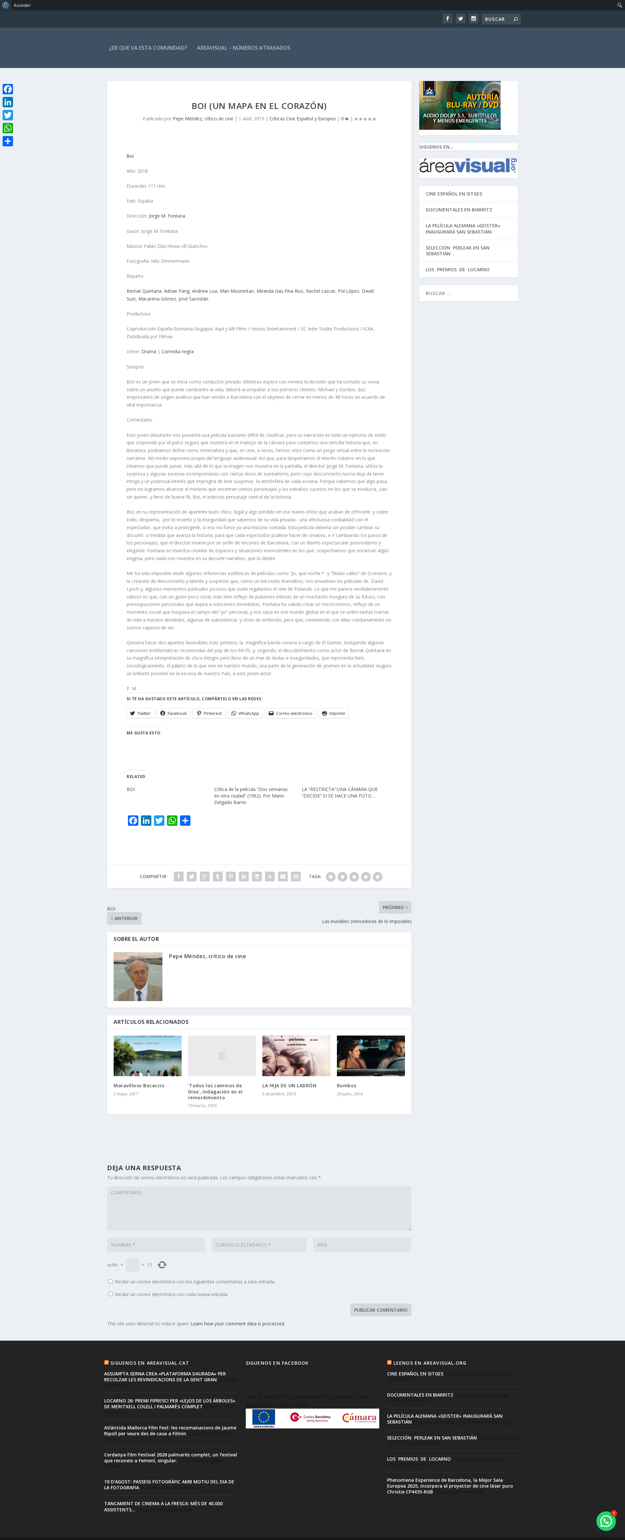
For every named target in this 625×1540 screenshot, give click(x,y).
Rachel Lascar (320, 291)
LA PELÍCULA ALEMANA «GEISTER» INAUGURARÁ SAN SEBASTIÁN (463, 228)
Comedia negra (177, 351)
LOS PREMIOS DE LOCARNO (458, 269)
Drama (149, 351)
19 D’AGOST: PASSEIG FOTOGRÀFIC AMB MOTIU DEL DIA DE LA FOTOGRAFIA (169, 1485)
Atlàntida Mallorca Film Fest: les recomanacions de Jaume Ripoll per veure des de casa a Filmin (170, 1431)
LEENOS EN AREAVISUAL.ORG (430, 1363)
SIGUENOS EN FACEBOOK (277, 1363)
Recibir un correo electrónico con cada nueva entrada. (172, 1294)
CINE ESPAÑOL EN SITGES (454, 194)
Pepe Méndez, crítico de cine (203, 118)
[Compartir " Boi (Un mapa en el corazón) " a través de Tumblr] (217, 876)
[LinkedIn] (7, 102)
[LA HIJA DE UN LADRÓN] (296, 1056)
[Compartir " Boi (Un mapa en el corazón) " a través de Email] (282, 876)
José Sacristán (193, 299)
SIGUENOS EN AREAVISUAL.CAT (149, 1363)
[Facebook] (7, 89)
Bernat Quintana (144, 291)
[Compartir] (7, 141)
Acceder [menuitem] (22, 5)
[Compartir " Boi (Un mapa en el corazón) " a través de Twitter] (191, 876)
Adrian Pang (176, 291)
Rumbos (346, 1085)
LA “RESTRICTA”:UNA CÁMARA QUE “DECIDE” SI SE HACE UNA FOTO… (340, 792)
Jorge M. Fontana (167, 216)
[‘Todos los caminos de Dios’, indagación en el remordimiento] (222, 1056)
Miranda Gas (270, 291)
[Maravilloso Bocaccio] (148, 1056)
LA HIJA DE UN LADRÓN (289, 1085)
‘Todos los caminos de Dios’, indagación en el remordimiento (215, 1091)
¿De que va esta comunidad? (148, 47)
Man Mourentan (237, 291)
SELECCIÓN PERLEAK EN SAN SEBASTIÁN (458, 251)
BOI (131, 789)
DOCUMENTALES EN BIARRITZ (459, 210)
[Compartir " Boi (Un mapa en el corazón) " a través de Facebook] (178, 876)
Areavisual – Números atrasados (243, 47)
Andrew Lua (204, 291)
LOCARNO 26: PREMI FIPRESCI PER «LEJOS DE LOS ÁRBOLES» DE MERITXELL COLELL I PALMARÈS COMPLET (169, 1404)
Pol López (348, 291)
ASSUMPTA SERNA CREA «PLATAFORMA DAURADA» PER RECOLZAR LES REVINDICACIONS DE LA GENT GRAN (165, 1377)
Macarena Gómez (157, 299)
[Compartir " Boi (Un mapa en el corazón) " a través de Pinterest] (230, 876)
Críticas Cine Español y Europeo (303, 118)
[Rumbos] (371, 1056)
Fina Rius (294, 291)
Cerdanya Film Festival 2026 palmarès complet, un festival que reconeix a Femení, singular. (170, 1458)
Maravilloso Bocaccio (139, 1085)
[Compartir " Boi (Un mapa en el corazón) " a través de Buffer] (256, 876)
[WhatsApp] (7, 128)
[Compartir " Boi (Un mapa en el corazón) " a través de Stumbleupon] (269, 876)
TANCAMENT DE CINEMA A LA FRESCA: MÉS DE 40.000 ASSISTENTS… (163, 1506)
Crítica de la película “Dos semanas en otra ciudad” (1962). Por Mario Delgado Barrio (251, 795)
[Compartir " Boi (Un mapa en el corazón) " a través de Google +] (204, 876)
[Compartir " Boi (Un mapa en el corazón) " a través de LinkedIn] (243, 876)
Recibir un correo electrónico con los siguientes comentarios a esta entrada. (195, 1282)
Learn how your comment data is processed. (238, 1323)
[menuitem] (5, 5)
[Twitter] (7, 115)
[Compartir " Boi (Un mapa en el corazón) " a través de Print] (295, 876)
